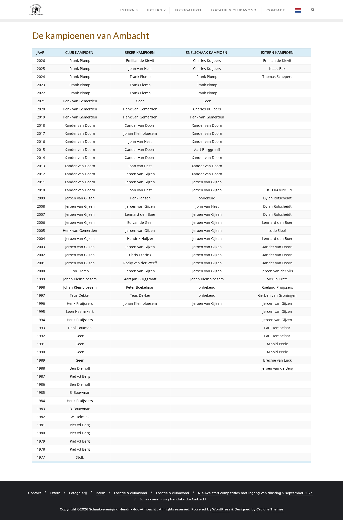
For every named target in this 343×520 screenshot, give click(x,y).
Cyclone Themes (269, 509)
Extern (55, 493)
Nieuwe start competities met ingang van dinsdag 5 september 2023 (255, 493)
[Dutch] (298, 10)
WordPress (221, 509)
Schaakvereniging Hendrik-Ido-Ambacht (173, 499)
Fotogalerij (78, 493)
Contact (34, 493)
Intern (100, 493)
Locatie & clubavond (130, 493)
